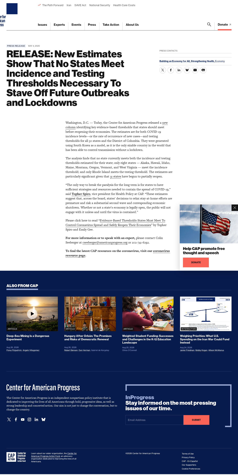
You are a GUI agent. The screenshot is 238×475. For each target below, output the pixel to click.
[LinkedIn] (36, 419)
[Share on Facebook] (171, 70)
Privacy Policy (188, 457)
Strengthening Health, (203, 61)
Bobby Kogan (201, 350)
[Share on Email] (195, 70)
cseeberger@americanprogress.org (105, 242)
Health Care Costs (124, 5)
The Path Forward (52, 5)
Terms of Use (188, 453)
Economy (220, 61)
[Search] (209, 26)
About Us (132, 25)
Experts (59, 25)
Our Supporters (189, 465)
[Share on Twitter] (162, 70)
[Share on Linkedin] (179, 70)
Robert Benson (71, 350)
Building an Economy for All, (175, 61)
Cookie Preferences (191, 469)
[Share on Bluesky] (187, 70)
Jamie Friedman (187, 350)
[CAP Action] (17, 457)
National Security (99, 5)
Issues (42, 25)
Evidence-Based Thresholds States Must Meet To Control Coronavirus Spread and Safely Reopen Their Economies (115, 222)
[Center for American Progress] (12, 15)
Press (92, 25)
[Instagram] (29, 419)
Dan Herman (84, 350)
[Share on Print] (203, 70)
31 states (115, 176)
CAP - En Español (190, 461)
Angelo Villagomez (31, 350)
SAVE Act (80, 5)
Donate (223, 24)
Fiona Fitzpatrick (14, 350)
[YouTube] (22, 419)
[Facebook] (15, 419)
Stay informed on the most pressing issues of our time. (170, 403)
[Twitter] (9, 419)
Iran (69, 5)
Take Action (111, 25)
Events (76, 25)
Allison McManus (216, 350)
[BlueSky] (43, 419)
